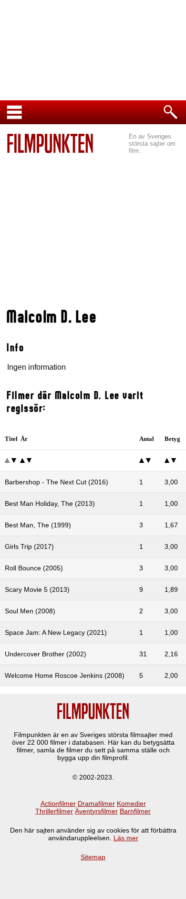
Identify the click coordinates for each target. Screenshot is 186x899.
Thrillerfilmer (54, 811)
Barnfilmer (135, 811)
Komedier (131, 803)
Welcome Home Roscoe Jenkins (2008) (64, 675)
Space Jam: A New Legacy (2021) (56, 632)
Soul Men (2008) (30, 611)
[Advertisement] (93, 232)
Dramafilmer (96, 803)
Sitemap (93, 857)
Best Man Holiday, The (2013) (50, 503)
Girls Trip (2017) (29, 546)
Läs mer (126, 838)
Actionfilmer (58, 803)
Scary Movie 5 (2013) (37, 589)
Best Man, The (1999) (38, 525)
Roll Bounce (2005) (34, 568)
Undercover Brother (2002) (45, 654)
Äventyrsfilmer (96, 811)
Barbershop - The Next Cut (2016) (56, 482)
